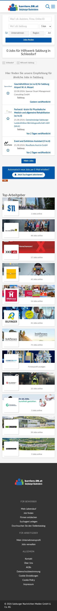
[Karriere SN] (23, 7)
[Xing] (29, 493)
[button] (7, 33)
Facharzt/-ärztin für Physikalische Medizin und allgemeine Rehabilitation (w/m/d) (32, 113)
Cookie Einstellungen (28, 576)
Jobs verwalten (29, 544)
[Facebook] (24, 493)
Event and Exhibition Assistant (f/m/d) (32, 141)
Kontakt (28, 559)
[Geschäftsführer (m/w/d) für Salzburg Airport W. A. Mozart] (8, 86)
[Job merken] (8, 93)
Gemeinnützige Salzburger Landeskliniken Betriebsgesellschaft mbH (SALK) (32, 123)
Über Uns (28, 563)
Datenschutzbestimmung (28, 572)
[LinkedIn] (33, 493)
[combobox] (30, 19)
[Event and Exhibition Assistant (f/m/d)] (8, 143)
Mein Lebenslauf (28, 509)
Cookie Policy (28, 580)
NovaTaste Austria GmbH (37, 145)
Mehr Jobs (28, 161)
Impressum (28, 584)
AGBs (28, 567)
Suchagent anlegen (28, 522)
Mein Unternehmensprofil (29, 540)
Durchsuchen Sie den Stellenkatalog (28, 526)
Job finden (28, 513)
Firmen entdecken (28, 517)
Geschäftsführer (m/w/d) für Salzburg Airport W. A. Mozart (31, 86)
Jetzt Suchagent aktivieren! (30, 175)
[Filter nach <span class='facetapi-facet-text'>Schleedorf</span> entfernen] (3, 62)
